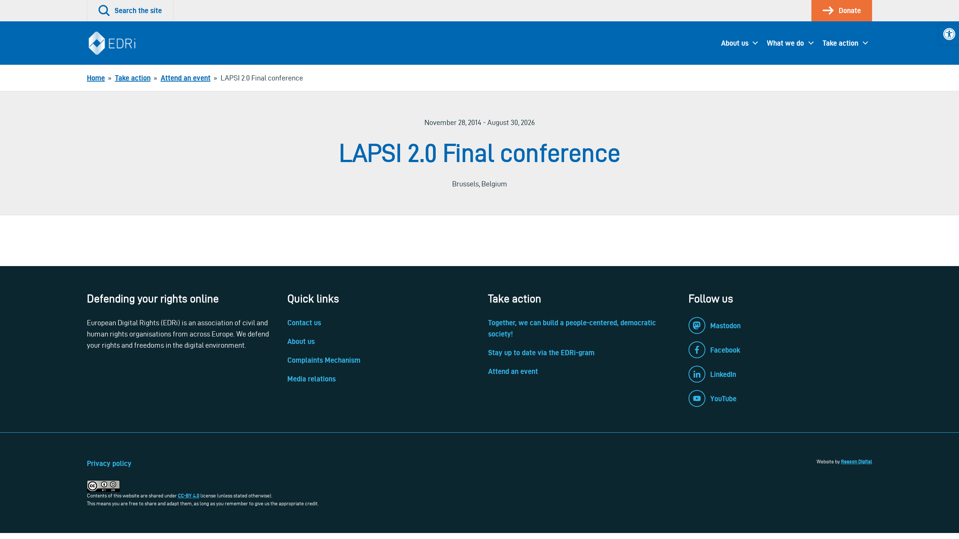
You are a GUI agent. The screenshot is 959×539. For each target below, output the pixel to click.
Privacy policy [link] (109, 463)
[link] (949, 34)
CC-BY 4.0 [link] (188, 496)
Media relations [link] (311, 379)
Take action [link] (840, 43)
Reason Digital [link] (856, 462)
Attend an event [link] (513, 371)
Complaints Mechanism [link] (323, 360)
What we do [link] (785, 43)
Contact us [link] (304, 323)
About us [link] (734, 43)
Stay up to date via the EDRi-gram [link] (541, 352)
